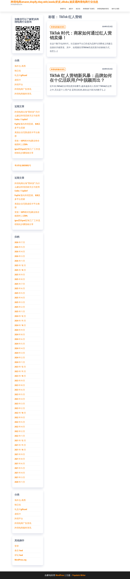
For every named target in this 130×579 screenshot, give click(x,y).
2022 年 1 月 (20, 435)
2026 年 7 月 (20, 242)
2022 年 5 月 (20, 421)
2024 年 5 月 (20, 343)
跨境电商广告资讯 (89, 9)
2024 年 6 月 (20, 339)
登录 (17, 545)
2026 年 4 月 (20, 251)
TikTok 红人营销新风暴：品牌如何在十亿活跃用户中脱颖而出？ (81, 77)
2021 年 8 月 (20, 458)
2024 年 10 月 (20, 325)
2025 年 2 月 (20, 306)
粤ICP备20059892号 (23, 165)
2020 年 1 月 (20, 481)
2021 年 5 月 (20, 468)
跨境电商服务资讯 (103, 9)
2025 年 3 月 (20, 302)
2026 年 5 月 (20, 246)
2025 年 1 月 (20, 311)
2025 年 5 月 (20, 293)
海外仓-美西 (115, 9)
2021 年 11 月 (20, 445)
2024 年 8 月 (20, 334)
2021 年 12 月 (20, 440)
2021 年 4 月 (20, 472)
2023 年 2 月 (20, 408)
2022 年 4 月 (20, 426)
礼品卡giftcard (21, 75)
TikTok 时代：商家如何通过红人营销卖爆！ (81, 35)
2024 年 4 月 (20, 348)
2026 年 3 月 (20, 256)
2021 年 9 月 (20, 454)
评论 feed (19, 555)
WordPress (60, 575)
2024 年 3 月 (20, 352)
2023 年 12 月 (20, 366)
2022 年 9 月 (20, 417)
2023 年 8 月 (20, 385)
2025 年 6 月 (20, 288)
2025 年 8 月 (20, 279)
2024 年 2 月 (20, 357)
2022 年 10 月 (20, 412)
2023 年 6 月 (20, 389)
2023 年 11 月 (20, 371)
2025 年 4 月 (20, 297)
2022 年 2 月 (20, 431)
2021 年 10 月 (20, 449)
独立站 (78, 9)
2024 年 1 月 (20, 362)
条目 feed (19, 550)
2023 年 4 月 (20, 398)
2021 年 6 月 (20, 463)
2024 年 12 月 (20, 316)
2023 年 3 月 (20, 403)
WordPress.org (20, 559)
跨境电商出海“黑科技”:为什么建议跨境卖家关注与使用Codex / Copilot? (27, 115)
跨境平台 (63, 9)
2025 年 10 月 (20, 269)
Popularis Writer (78, 575)
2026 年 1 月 (20, 260)
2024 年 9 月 (20, 329)
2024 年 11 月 (20, 320)
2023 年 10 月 (20, 375)
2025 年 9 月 (20, 274)
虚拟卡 (71, 9)
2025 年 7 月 (20, 283)
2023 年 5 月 (20, 394)
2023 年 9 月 (20, 380)
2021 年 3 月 (20, 477)
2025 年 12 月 (20, 265)
